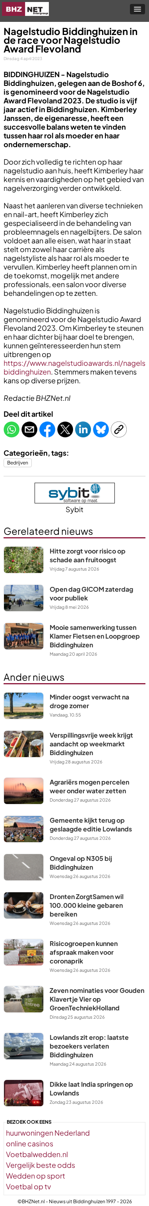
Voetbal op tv (28, 1186)
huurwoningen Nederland (48, 1132)
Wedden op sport (35, 1175)
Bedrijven (17, 463)
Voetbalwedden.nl (37, 1154)
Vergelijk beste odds (40, 1164)
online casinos (29, 1143)
